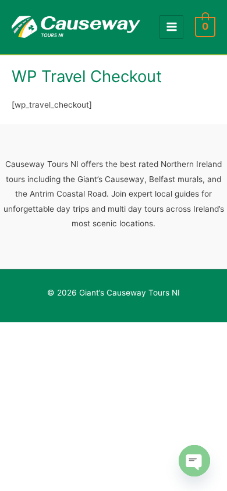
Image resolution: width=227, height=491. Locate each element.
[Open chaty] (194, 460)
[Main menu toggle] (171, 27)
